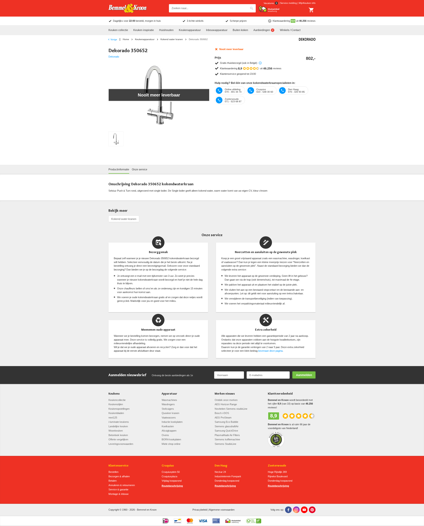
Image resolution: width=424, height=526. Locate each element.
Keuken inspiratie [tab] (143, 30)
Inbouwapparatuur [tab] (216, 30)
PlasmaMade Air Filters (227, 435)
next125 (112, 417)
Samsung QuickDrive (226, 430)
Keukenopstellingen (119, 408)
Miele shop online (171, 443)
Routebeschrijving (172, 485)
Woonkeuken (115, 430)
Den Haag (221, 465)
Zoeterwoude (277, 465)
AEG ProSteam (223, 417)
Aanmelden (304, 375)
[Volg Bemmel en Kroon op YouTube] (304, 509)
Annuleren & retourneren (121, 485)
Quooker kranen (170, 413)
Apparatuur (169, 393)
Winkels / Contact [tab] (290, 30)
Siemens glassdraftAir (226, 426)
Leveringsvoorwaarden (120, 443)
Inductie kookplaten (172, 421)
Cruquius (168, 465)
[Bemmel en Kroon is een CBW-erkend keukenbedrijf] (253, 520)
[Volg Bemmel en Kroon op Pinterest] (312, 509)
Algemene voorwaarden (222, 509)
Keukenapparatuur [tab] (190, 30)
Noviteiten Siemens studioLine (231, 408)
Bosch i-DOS (222, 413)
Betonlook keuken (118, 435)
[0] (311, 10)
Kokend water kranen (171, 39)
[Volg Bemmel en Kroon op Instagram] (296, 509)
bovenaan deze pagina (270, 350)
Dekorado (113, 56)
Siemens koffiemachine (227, 439)
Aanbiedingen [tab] (261, 30)
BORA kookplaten (171, 439)
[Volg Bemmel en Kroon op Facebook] (288, 509)
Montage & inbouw (118, 494)
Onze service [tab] (139, 169)
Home (126, 39)
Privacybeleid (199, 509)
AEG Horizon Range (226, 404)
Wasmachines (169, 400)
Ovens (165, 435)
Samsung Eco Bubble (226, 421)
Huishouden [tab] (166, 30)
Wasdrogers (168, 404)
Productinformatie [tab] (118, 169)
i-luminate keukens (118, 421)
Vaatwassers (169, 417)
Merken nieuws (225, 393)
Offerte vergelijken (118, 439)
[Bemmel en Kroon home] (127, 8)
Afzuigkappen (169, 430)
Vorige (113, 39)
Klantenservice (118, 465)
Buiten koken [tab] (240, 30)
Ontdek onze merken (226, 400)
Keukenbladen (116, 413)
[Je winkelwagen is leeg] (311, 10)
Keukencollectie (117, 400)
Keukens (114, 393)
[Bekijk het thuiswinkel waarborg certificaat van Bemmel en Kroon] (269, 9)
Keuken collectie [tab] (118, 30)
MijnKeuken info (307, 3)
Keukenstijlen (115, 404)
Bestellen (113, 471)
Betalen (112, 480)
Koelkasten (168, 426)
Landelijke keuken (118, 426)
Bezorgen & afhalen (119, 476)
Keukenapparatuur (145, 39)
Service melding (288, 3)
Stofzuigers (168, 408)
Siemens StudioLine (225, 443)
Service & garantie (118, 489)
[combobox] (212, 8)
